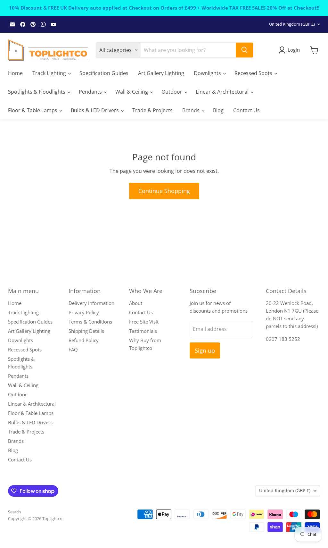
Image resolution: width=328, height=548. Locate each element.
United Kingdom (292, 24)
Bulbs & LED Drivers (95, 110)
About (135, 303)
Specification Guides (103, 73)
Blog (218, 110)
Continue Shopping (164, 191)
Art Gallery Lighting (161, 73)
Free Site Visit (144, 321)
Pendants (91, 91)
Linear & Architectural (223, 91)
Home (15, 73)
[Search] (244, 50)
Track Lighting (49, 73)
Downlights (208, 73)
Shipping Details (86, 331)
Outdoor (172, 91)
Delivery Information (91, 303)
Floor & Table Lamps (33, 110)
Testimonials (143, 331)
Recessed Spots (254, 73)
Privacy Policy (84, 312)
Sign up (205, 350)
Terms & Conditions (90, 321)
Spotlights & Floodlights (37, 91)
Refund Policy (84, 340)
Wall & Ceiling (132, 91)
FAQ (73, 349)
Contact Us (246, 110)
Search (14, 512)
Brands (191, 110)
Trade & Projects (152, 110)
